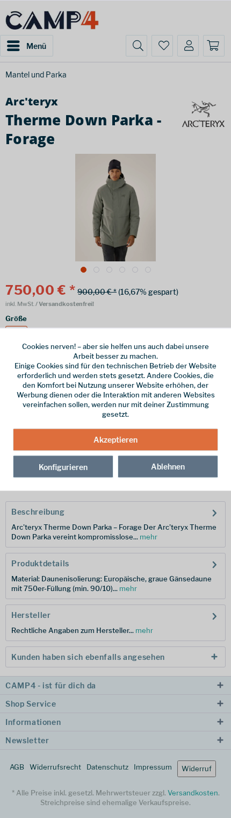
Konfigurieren (63, 467)
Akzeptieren (115, 439)
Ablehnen (168, 466)
